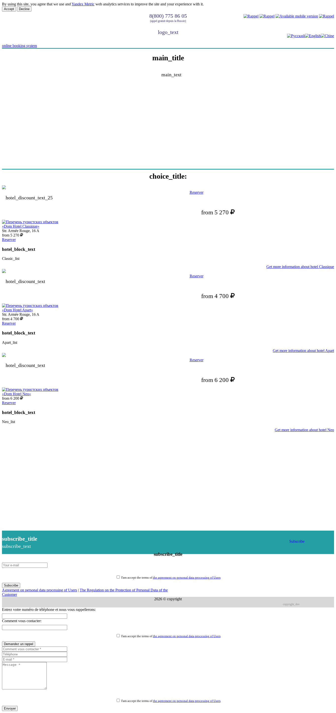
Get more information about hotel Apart (303, 351)
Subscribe (297, 541)
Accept (9, 9)
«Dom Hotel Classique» (20, 226)
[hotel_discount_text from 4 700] (168, 271)
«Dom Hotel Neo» (16, 394)
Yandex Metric (83, 4)
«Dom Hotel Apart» (17, 310)
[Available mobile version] (296, 16)
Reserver (196, 192)
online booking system (19, 46)
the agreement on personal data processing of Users (187, 577)
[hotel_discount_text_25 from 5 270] (168, 187)
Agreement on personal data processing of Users (39, 590)
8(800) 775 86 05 (168, 16)
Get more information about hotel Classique (300, 267)
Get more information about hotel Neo (304, 430)
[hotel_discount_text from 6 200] (168, 355)
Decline (24, 9)
